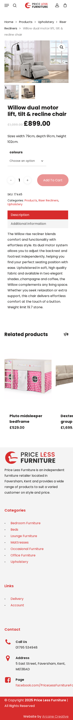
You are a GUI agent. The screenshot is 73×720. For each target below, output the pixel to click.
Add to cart (52, 180)
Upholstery (46, 22)
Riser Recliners (48, 200)
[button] (6, 5)
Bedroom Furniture (26, 523)
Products (25, 22)
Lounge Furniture (24, 536)
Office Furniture (23, 555)
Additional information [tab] (28, 223)
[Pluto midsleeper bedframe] (28, 376)
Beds (14, 529)
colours (16, 152)
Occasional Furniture (27, 549)
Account (17, 605)
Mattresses (20, 542)
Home (8, 22)
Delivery (17, 598)
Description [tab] (20, 214)
